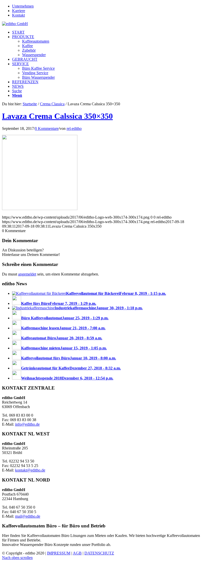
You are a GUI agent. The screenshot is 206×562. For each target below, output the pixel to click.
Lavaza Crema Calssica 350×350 (57, 116)
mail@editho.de (27, 516)
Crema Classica (52, 104)
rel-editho (74, 128)
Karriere (18, 11)
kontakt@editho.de (30, 470)
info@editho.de (27, 424)
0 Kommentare (47, 128)
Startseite (30, 104)
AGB (77, 553)
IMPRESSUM (58, 553)
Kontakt (18, 15)
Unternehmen (23, 6)
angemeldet (27, 274)
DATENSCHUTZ (99, 553)
